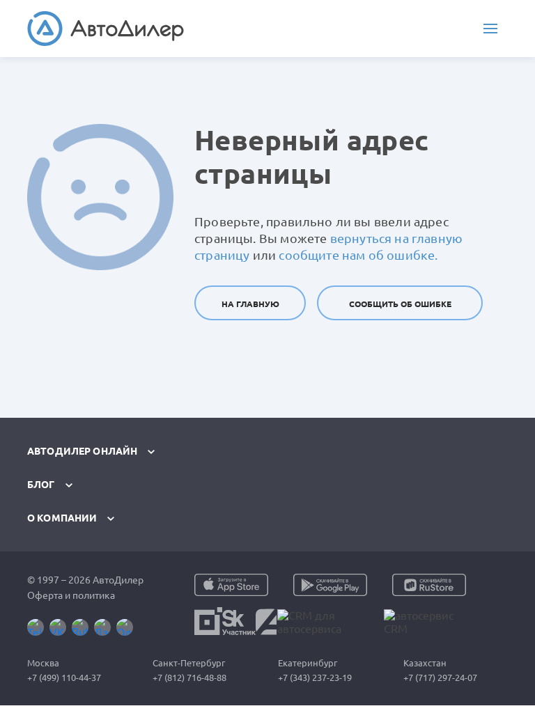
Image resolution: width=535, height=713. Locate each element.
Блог (41, 484)
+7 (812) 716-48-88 (189, 677)
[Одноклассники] (124, 627)
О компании (62, 518)
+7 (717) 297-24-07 (440, 677)
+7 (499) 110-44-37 (64, 677)
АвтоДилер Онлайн (82, 451)
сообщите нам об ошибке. (358, 255)
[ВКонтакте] (57, 627)
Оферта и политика (71, 595)
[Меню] (490, 28)
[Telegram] (35, 627)
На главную (250, 303)
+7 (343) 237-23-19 (315, 677)
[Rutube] (80, 627)
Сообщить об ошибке (400, 303)
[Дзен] (102, 627)
